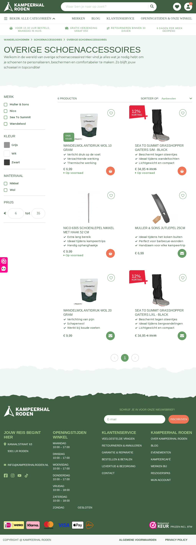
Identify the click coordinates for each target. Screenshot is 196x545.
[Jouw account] (188, 7)
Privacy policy (176, 539)
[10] (110, 171)
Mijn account (161, 480)
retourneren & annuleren (122, 445)
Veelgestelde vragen (118, 438)
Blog (154, 445)
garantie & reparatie (117, 452)
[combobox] (109, 6)
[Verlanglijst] (177, 7)
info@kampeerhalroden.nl (28, 464)
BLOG (95, 18)
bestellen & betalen (117, 459)
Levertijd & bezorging (119, 466)
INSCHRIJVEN (178, 419)
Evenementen (161, 452)
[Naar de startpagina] (24, 6)
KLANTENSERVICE (120, 18)
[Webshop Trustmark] (159, 525)
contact (108, 473)
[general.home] (27, 411)
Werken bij (159, 466)
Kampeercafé (161, 459)
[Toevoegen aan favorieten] (111, 113)
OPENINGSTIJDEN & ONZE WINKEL (166, 18)
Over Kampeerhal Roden (169, 438)
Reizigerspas (160, 473)
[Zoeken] (152, 6)
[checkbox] (24, 104)
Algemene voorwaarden (137, 539)
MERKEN (78, 18)
